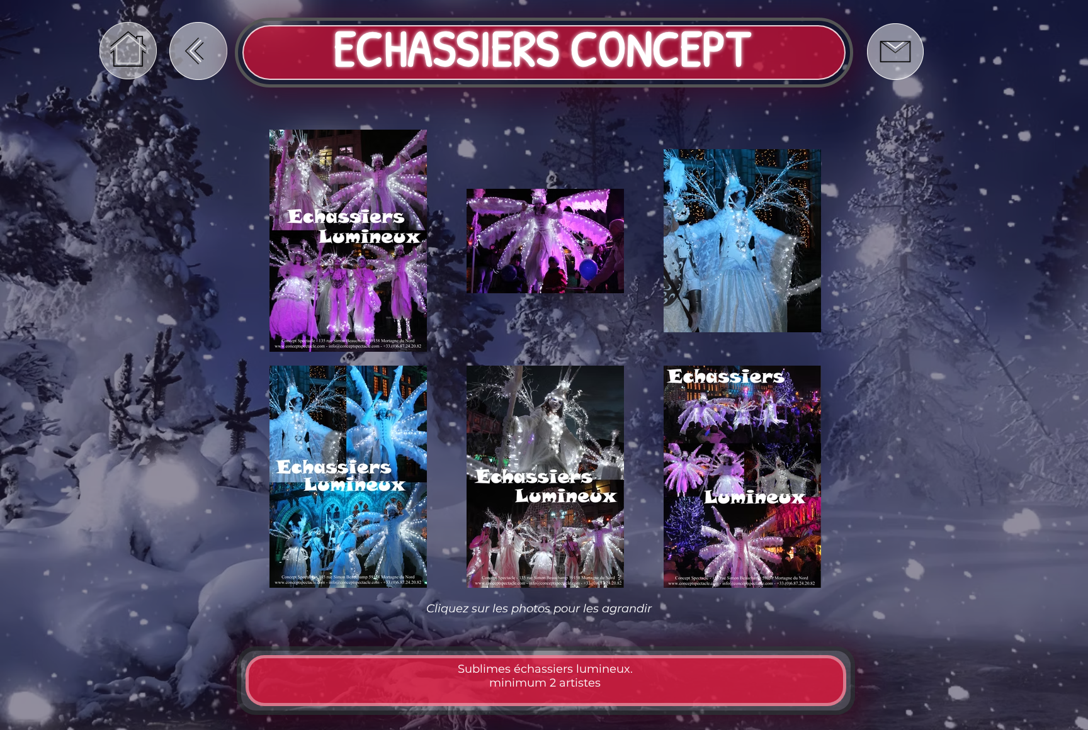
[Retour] (198, 51)
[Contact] (895, 51)
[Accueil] (128, 50)
